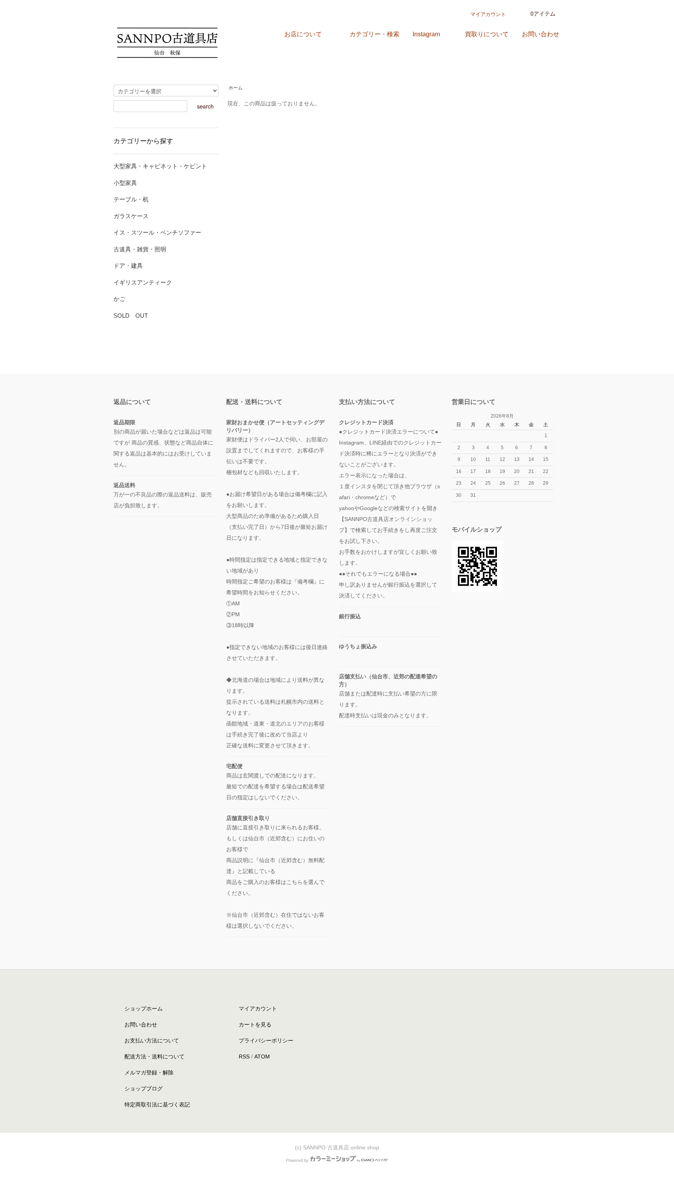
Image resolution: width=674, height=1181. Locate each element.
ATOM (262, 1056)
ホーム (236, 88)
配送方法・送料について (154, 1056)
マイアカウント (488, 14)
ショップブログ (143, 1088)
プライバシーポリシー (266, 1040)
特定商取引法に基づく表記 (157, 1104)
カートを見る (255, 1024)
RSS (244, 1056)
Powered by (297, 1160)
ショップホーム (143, 1008)
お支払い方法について (151, 1040)
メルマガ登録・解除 (149, 1072)
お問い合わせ (140, 1024)
